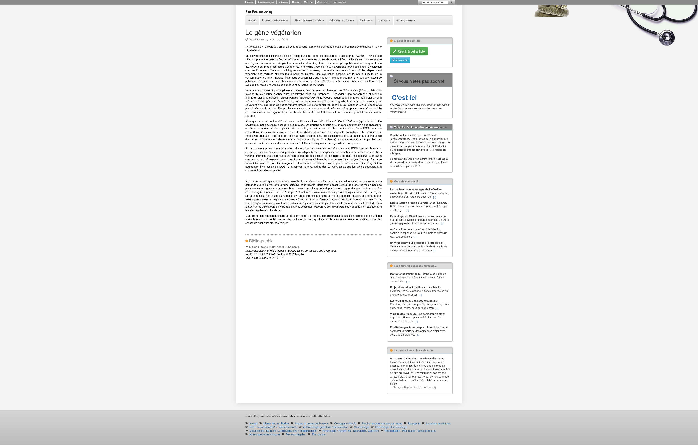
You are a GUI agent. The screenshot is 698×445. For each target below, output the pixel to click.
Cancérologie (361, 427)
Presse (284, 2)
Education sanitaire (341, 20)
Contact (309, 2)
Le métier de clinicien (438, 423)
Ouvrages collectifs (345, 423)
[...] (434, 197)
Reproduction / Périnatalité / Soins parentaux (410, 430)
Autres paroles (405, 20)
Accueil (249, 2)
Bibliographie (401, 59)
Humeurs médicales (274, 20)
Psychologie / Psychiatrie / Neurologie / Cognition (350, 430)
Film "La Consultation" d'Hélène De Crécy (273, 427)
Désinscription (339, 2)
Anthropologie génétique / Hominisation (325, 427)
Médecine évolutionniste (308, 20)
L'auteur (383, 20)
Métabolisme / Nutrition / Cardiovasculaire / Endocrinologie (283, 430)
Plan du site (319, 434)
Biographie (414, 423)
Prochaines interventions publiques (382, 423)
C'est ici (403, 97)
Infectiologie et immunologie (391, 427)
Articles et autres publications (311, 423)
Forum (297, 2)
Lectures (365, 20)
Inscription (324, 2)
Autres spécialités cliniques (264, 434)
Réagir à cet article (410, 51)
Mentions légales (267, 2)
